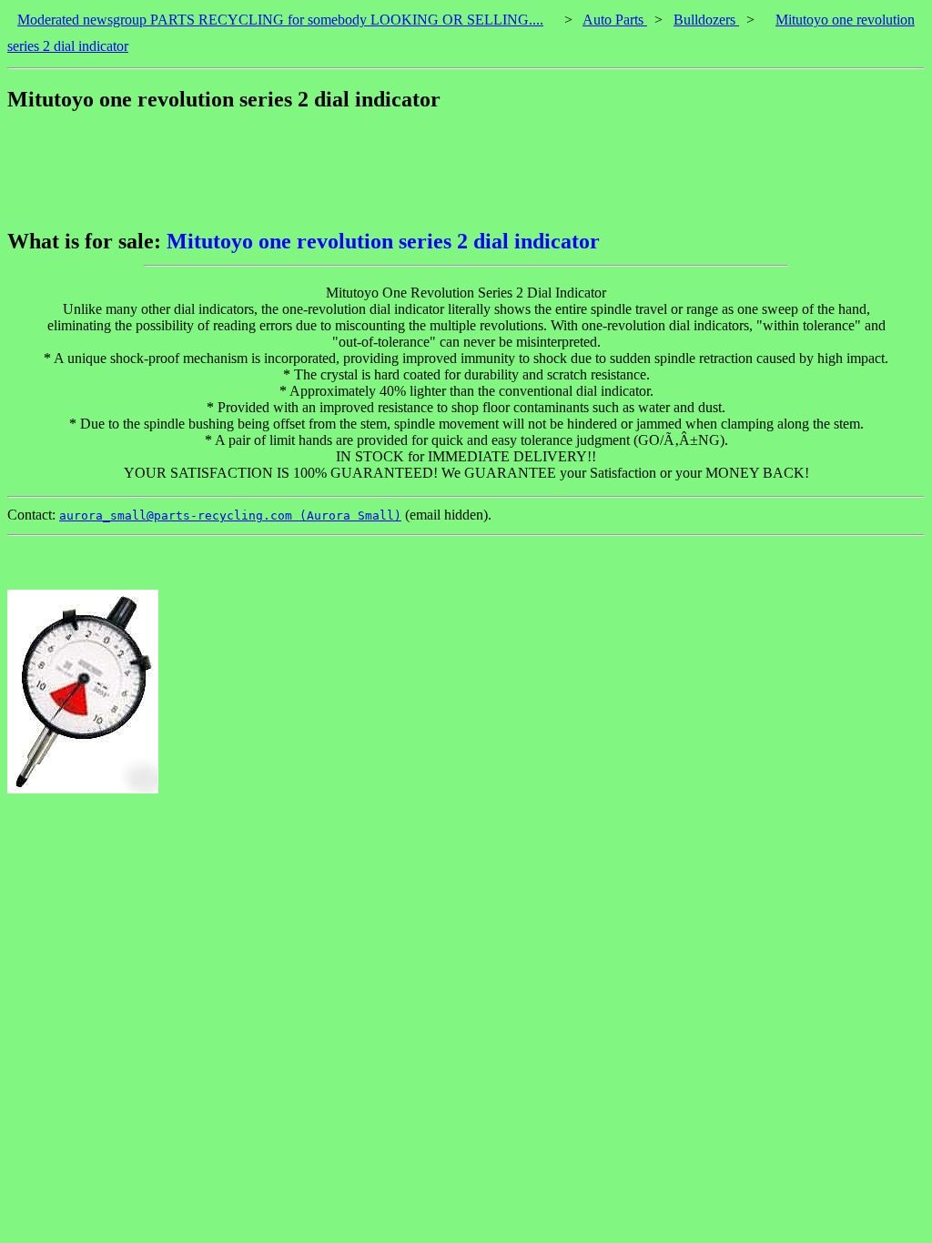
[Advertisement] (338, 170)
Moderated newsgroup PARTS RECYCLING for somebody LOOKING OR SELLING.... (280, 19)
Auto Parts (614, 19)
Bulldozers (706, 19)
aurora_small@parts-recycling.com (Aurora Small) (230, 515)
